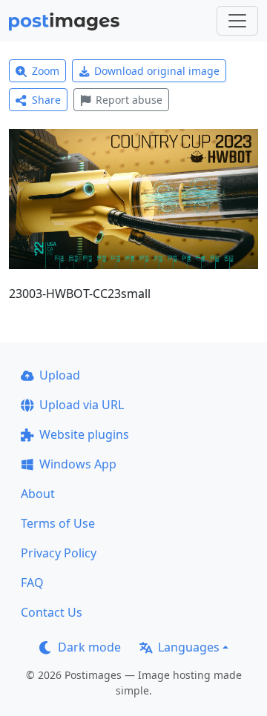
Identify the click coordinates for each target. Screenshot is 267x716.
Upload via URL (81, 405)
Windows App (77, 464)
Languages (189, 647)
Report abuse (129, 100)
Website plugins (84, 434)
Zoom (45, 71)
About (38, 493)
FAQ (32, 582)
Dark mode (89, 647)
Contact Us (51, 612)
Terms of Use (58, 523)
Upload (59, 375)
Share (46, 100)
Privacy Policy (58, 553)
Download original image (157, 71)
